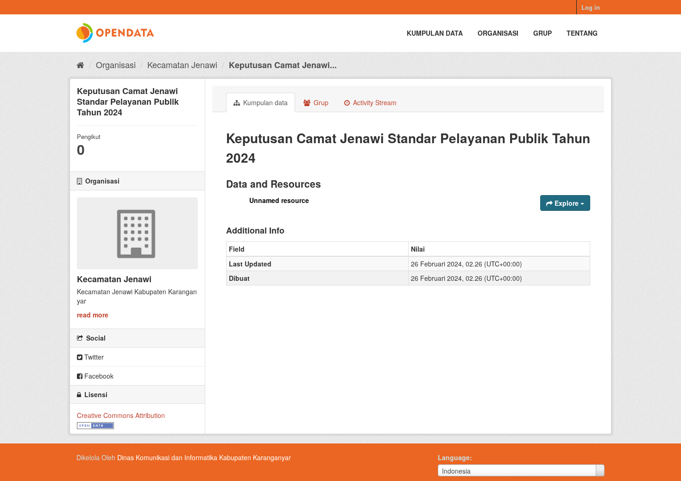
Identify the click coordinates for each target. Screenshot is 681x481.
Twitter (93, 356)
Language (454, 457)
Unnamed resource (279, 200)
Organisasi (498, 33)
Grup (542, 33)
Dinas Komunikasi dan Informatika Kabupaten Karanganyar (204, 457)
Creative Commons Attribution (121, 415)
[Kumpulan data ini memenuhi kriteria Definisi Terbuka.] (95, 424)
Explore (566, 203)
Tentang (582, 33)
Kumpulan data (435, 33)
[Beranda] (80, 64)
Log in (590, 7)
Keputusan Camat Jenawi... (283, 65)
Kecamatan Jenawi (182, 64)
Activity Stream (374, 102)
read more (92, 314)
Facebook (98, 375)
